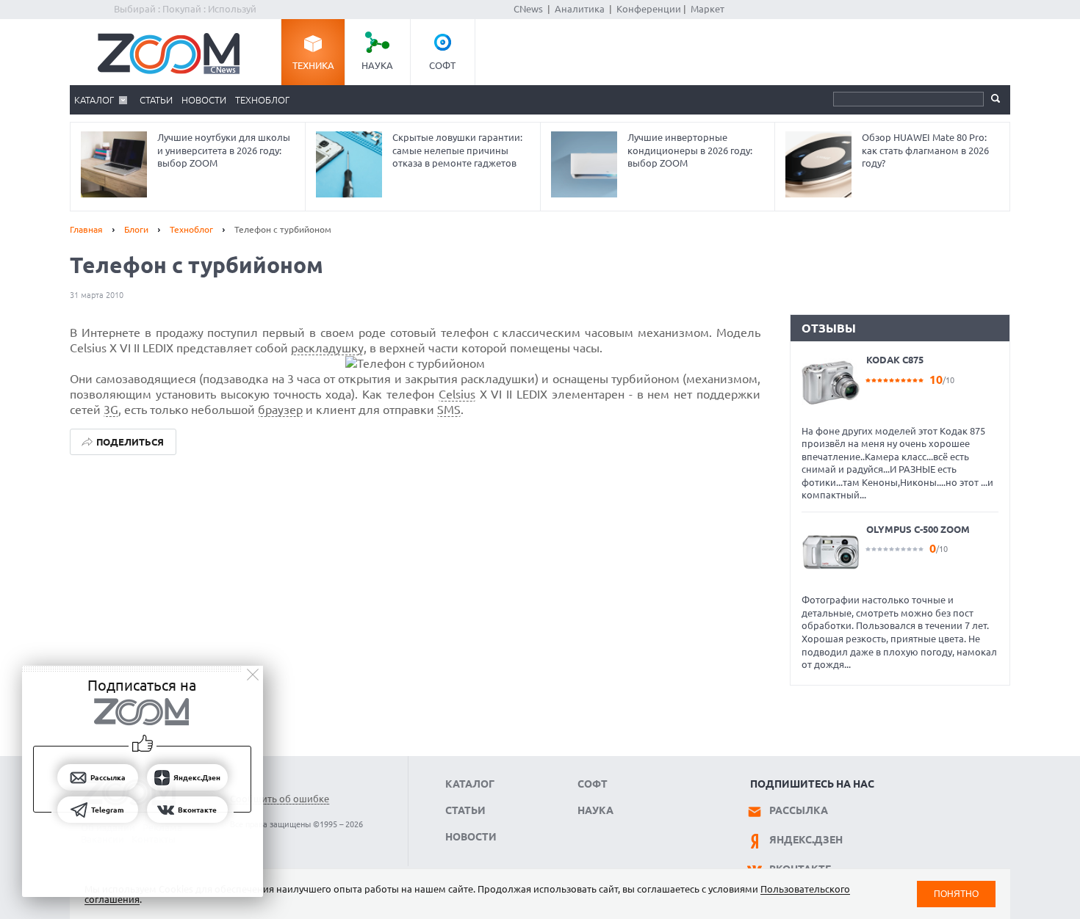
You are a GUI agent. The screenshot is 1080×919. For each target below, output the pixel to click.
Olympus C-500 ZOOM (918, 529)
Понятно (956, 893)
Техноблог (262, 100)
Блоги (136, 229)
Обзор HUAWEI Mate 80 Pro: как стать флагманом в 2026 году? (925, 150)
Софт (442, 65)
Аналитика (580, 9)
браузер (280, 409)
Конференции (648, 9)
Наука (377, 65)
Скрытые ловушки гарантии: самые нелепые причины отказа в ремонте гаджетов (457, 150)
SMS (449, 409)
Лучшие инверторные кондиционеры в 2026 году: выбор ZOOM (689, 150)
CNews (528, 9)
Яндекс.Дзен (806, 840)
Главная (86, 229)
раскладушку (327, 348)
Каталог (94, 100)
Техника (313, 65)
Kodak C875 (895, 360)
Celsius (457, 394)
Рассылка (798, 810)
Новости (203, 100)
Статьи (156, 100)
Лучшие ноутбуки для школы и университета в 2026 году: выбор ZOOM (223, 150)
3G (111, 409)
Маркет (707, 9)
